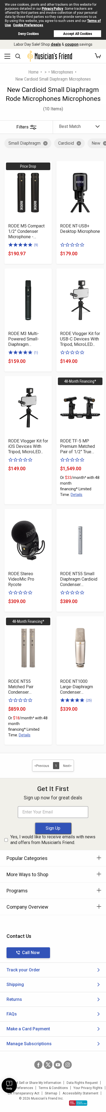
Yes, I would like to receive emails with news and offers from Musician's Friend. (52, 839)
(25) (89, 700)
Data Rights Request (82, 1083)
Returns (14, 999)
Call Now (31, 952)
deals (56, 44)
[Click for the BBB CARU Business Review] (78, 1103)
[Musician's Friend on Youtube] (58, 1065)
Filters (22, 127)
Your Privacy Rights (87, 1088)
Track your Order (23, 969)
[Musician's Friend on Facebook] (38, 1065)
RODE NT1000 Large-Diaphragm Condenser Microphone (76, 687)
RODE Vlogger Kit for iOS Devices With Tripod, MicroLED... (28, 446)
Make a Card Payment (28, 1028)
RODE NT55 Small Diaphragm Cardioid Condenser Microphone (78, 579)
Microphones (62, 72)
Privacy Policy (52, 9)
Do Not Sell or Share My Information (34, 1083)
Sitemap (51, 1093)
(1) (36, 353)
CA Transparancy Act (23, 1093)
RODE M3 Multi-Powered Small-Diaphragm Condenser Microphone (23, 339)
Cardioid (66, 143)
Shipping (15, 984)
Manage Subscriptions (29, 1043)
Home (33, 72)
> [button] (45, 72)
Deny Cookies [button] (28, 34)
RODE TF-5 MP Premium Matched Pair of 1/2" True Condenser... (77, 446)
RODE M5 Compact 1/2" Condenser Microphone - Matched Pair (26, 231)
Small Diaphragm (24, 143)
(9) (36, 245)
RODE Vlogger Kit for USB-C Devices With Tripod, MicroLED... (80, 339)
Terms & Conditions (53, 1088)
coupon (72, 44)
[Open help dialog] (9, 1085)
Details (76, 494)
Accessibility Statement (80, 1093)
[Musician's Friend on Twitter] (48, 1065)
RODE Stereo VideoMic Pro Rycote (21, 579)
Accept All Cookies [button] (77, 34)
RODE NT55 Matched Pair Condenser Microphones (20, 687)
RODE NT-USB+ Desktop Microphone (80, 228)
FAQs (12, 1014)
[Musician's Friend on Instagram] (68, 1065)
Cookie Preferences (28, 25)
